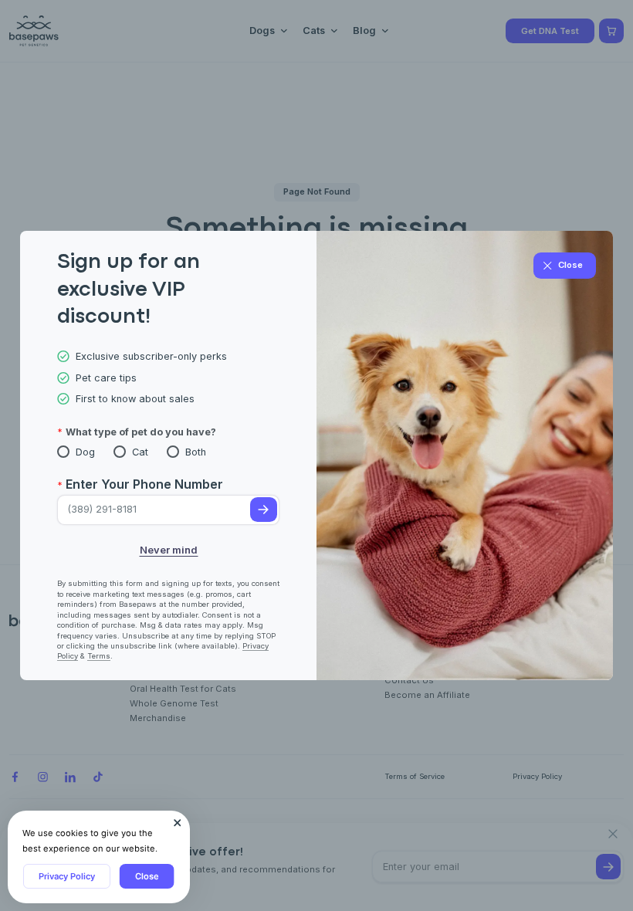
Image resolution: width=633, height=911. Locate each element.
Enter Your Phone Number (144, 484)
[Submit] (263, 509)
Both (195, 452)
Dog (85, 452)
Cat (140, 452)
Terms (98, 656)
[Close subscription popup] (177, 823)
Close (147, 876)
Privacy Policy (67, 876)
